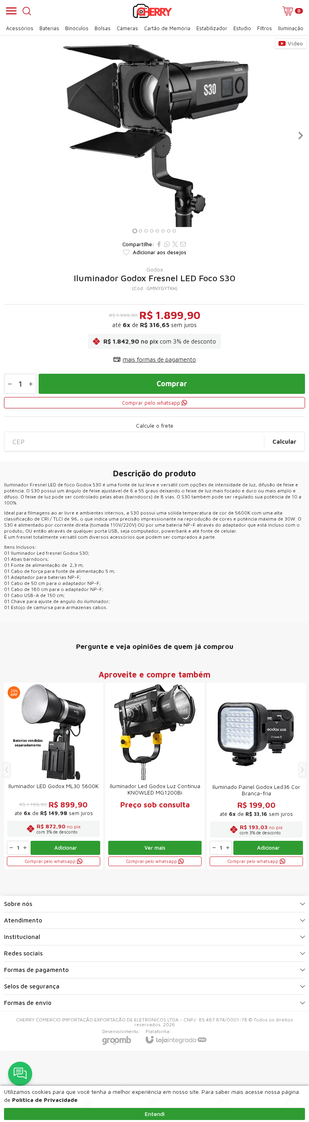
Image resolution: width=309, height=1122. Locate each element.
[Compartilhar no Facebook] (159, 244)
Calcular (284, 441)
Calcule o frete (154, 425)
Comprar (172, 383)
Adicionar (65, 847)
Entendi (155, 1113)
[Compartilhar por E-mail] (183, 244)
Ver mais (154, 847)
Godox (154, 269)
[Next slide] (300, 135)
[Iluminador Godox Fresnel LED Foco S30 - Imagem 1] (154, 135)
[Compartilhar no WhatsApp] (167, 244)
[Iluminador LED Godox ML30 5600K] (53, 776)
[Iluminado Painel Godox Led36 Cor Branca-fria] (256, 776)
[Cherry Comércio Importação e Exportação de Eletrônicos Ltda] (152, 11)
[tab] (134, 231)
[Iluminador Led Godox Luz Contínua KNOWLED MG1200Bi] (155, 776)
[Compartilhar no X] (175, 244)
